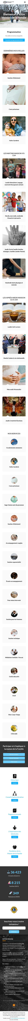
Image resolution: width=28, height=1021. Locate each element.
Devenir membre (14, 754)
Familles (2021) (14, 886)
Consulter (15, 783)
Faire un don (14, 761)
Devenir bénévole (14, 758)
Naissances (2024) (14, 896)
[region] (14, 16)
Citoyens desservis (14, 876)
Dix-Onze (11, 1000)
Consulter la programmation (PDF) (14, 40)
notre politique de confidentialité (18, 1018)
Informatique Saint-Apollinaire (19, 1000)
